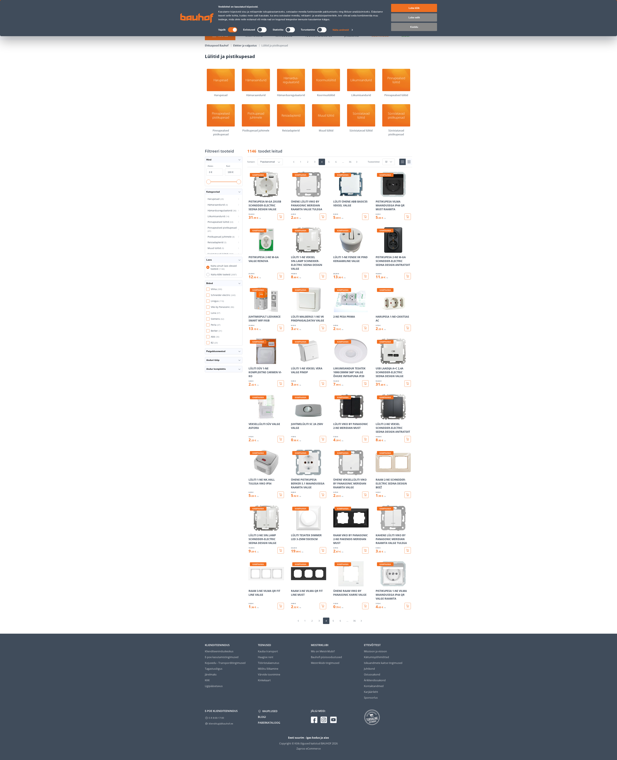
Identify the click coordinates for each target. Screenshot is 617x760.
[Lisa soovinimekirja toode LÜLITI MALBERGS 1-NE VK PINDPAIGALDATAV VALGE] (293, 310)
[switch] (262, 29)
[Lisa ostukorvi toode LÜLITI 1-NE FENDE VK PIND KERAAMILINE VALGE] (365, 276)
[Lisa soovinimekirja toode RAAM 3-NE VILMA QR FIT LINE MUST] (293, 584)
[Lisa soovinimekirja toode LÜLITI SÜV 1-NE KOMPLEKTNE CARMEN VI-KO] (251, 361)
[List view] (409, 162)
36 (350, 161)
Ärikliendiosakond (375, 680)
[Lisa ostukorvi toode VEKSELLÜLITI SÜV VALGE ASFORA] (280, 439)
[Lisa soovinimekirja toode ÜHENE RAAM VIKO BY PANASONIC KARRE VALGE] (336, 584)
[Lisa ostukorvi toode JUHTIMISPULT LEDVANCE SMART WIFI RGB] (280, 328)
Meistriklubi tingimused (325, 663)
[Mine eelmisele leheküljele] (294, 162)
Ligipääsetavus (214, 686)
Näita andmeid (341, 29)
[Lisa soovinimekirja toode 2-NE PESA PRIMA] (336, 310)
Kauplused (269, 711)
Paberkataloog (269, 722)
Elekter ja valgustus (245, 45)
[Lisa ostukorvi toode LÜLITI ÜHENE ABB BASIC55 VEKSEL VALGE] (365, 216)
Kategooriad (213, 191)
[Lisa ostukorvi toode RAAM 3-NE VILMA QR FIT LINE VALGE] (280, 606)
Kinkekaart (264, 680)
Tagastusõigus (213, 668)
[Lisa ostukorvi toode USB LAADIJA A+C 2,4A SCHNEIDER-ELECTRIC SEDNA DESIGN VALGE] (407, 383)
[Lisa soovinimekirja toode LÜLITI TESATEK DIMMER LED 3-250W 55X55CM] (293, 528)
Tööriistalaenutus (268, 663)
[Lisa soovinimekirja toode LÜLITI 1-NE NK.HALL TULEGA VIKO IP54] (251, 473)
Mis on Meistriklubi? (323, 651)
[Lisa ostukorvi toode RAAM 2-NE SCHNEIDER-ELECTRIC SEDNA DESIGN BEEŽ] (407, 495)
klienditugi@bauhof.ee (221, 723)
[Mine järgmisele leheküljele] (357, 162)
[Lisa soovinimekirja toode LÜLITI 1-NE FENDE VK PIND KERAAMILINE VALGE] (336, 250)
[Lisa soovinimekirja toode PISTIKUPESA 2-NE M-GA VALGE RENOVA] (251, 250)
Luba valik (414, 17)
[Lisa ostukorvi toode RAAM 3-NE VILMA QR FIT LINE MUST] (323, 606)
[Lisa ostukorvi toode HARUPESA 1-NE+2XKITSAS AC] (407, 328)
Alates (210, 166)
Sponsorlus (371, 697)
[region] (329, 390)
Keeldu (414, 27)
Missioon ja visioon (375, 651)
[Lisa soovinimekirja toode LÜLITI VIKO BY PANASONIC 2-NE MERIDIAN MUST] (336, 417)
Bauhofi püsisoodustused (326, 657)
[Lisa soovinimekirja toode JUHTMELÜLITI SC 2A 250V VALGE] (293, 417)
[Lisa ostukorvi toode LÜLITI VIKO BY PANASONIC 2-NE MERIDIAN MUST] (365, 439)
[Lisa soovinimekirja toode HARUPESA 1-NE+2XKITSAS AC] (378, 310)
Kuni (228, 166)
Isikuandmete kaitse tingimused (383, 663)
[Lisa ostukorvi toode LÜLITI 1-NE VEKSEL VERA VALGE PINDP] (323, 383)
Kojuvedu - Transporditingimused (225, 663)
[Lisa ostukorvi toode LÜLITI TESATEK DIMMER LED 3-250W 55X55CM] (323, 550)
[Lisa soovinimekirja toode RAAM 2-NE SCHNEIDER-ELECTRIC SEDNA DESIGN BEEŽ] (378, 473)
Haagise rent (265, 657)
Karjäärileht (371, 692)
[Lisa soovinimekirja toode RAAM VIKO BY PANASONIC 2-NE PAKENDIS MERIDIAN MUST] (336, 528)
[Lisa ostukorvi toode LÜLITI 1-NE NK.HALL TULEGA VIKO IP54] (280, 495)
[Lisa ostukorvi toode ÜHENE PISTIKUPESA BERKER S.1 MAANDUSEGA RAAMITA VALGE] (323, 495)
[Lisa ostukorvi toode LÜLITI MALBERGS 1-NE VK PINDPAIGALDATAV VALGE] (323, 328)
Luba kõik (414, 8)
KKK (207, 680)
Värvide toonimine (269, 674)
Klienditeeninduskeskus (219, 651)
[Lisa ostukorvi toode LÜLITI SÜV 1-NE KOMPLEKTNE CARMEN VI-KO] (280, 383)
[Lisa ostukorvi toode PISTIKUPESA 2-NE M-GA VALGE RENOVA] (280, 276)
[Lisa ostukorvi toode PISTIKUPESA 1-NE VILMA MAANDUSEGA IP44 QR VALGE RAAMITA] (407, 606)
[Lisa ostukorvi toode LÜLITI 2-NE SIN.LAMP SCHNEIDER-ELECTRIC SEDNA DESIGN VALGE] (280, 550)
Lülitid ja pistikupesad (274, 45)
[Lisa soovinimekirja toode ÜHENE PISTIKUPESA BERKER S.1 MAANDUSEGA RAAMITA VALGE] (293, 473)
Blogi (262, 717)
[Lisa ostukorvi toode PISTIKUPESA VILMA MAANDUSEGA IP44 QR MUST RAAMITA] (407, 216)
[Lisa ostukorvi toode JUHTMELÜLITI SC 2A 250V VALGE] (323, 439)
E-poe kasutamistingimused (221, 657)
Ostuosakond (372, 674)
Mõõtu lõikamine (268, 668)
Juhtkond (369, 668)
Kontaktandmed (374, 686)
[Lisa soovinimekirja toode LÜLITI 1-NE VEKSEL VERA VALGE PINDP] (293, 361)
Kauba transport (268, 651)
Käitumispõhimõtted (376, 657)
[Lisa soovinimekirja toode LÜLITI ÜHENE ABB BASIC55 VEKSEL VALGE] (336, 195)
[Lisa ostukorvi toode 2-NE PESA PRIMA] (365, 328)
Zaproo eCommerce (308, 748)
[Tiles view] (402, 162)
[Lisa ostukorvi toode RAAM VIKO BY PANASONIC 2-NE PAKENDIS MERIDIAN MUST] (365, 550)
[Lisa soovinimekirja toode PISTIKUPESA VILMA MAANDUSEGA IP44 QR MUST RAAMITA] (378, 195)
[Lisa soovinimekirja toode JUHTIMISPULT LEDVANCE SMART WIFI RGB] (251, 310)
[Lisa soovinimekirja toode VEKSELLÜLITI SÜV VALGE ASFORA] (251, 417)
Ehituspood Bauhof (217, 45)
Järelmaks (211, 674)
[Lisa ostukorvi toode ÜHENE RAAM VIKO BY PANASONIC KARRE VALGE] (365, 606)
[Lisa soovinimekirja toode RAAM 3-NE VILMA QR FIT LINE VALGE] (251, 584)
